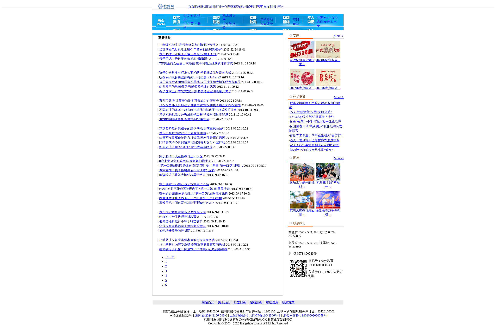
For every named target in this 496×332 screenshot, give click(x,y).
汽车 (260, 6)
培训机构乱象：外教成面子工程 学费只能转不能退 (193, 114)
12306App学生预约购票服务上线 (312, 116)
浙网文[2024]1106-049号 (211, 315)
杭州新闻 (208, 6)
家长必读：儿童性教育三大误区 (181, 156)
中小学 (227, 23)
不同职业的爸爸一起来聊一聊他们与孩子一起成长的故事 (198, 110)
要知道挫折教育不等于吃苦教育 (181, 221)
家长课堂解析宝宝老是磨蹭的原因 (182, 212)
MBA (327, 17)
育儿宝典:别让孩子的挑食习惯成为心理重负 (189, 100)
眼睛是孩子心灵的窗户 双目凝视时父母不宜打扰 (192, 142)
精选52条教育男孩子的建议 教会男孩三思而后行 (192, 128)
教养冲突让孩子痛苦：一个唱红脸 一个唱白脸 (190, 198)
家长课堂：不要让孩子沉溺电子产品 (184, 184)
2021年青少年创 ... (328, 88)
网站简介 (208, 302)
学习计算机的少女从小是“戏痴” (311, 150)
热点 (186, 15)
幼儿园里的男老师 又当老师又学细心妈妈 (187, 86)
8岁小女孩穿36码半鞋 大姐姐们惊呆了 (185, 161)
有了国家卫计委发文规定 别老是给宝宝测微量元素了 (195, 91)
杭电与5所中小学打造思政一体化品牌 (315, 121)
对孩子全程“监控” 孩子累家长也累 (182, 133)
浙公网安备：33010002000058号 (305, 315)
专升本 (328, 21)
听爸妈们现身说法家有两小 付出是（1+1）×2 (190, 77)
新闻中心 (221, 6)
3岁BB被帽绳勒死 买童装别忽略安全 (184, 119)
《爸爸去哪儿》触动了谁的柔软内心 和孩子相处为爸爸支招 (200, 105)
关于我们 (224, 302)
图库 (267, 6)
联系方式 (288, 302)
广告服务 (240, 302)
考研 (320, 17)
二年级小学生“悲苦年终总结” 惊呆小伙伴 (187, 44)
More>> (339, 36)
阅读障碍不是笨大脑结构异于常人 (182, 175)
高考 (193, 23)
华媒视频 (234, 6)
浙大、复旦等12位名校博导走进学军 (314, 140)
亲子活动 (266, 19)
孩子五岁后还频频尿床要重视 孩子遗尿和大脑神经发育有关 (200, 82)
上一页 (170, 257)
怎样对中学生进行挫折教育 (177, 216)
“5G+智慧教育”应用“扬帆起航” (311, 112)
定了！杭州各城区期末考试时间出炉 (314, 145)
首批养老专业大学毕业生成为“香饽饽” (316, 135)
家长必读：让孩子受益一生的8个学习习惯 (188, 54)
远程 (320, 21)
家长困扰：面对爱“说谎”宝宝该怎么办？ (187, 202)
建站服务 (256, 302)
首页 (191, 6)
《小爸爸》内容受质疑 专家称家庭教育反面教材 (192, 244)
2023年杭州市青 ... (328, 60)
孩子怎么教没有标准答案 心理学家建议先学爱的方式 (195, 72)
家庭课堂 (266, 24)
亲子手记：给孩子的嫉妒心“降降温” (183, 58)
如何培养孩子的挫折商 (174, 230)
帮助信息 (272, 302)
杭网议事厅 (248, 6)
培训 (296, 19)
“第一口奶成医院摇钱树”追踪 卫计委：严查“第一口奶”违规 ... (201, 165)
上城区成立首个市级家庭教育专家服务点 (187, 240)
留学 (296, 24)
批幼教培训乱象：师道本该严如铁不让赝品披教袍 (193, 249)
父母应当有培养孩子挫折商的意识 (182, 226)
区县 (273, 6)
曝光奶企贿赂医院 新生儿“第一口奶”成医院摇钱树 (193, 193)
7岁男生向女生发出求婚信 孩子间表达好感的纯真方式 (196, 63)
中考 (186, 23)
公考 (334, 17)
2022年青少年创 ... (302, 88)
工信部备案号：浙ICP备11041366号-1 (255, 315)
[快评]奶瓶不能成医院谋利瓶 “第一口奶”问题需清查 (194, 188)
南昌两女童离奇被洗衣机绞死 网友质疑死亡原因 (192, 137)
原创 (198, 6)
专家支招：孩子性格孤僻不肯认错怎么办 (187, 170)
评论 (280, 6)
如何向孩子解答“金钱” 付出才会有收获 (185, 147)
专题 (193, 15)
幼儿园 (227, 15)
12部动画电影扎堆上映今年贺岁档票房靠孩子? (191, 49)
